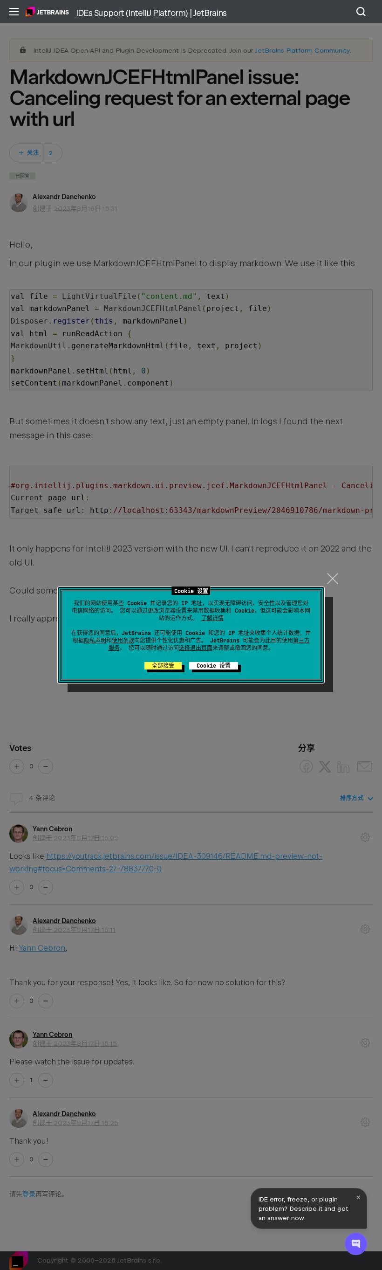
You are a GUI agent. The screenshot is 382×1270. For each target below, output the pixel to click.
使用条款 (123, 640)
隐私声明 (95, 640)
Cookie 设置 (214, 666)
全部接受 (163, 666)
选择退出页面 (195, 648)
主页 (47, 11)
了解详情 (212, 618)
